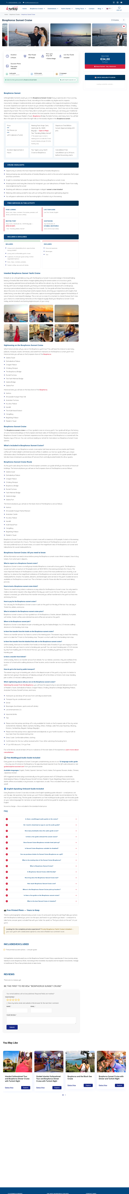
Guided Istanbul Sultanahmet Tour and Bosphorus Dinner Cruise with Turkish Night (48, 1078)
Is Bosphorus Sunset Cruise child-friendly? (41, 872)
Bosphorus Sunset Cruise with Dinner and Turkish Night (111, 1077)
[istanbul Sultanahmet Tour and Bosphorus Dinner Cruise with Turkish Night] (17, 1061)
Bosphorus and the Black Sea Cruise (80, 1077)
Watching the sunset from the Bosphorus (18, 685)
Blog (99, 8)
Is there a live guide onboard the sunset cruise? (42, 836)
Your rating (10, 997)
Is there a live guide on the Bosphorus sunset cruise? (42, 895)
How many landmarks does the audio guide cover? (41, 831)
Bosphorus (37, 116)
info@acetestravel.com (31, 2)
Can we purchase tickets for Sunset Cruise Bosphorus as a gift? (41, 854)
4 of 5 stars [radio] (16, 1000)
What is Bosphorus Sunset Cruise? (41, 866)
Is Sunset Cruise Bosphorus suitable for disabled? (42, 848)
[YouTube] (121, 2)
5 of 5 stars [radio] (18, 1000)
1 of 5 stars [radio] (8, 1000)
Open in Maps (44, 131)
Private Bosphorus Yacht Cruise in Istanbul (56, 929)
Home (24, 8)
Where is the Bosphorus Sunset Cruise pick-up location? (42, 889)
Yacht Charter (66, 8)
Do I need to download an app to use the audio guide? (42, 825)
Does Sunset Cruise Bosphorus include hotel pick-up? (42, 842)
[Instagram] (117, 2)
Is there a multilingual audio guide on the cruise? (41, 819)
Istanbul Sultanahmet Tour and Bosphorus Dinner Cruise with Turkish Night (17, 1078)
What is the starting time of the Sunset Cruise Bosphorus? (41, 860)
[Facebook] (113, 2)
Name (9, 1006)
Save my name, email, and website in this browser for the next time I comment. (33, 1003)
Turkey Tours (79, 8)
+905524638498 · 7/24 (14, 2)
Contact (91, 8)
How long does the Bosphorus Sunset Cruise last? (41, 877)
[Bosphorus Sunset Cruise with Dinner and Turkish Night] (111, 1061)
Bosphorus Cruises (36, 8)
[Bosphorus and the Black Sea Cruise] (80, 1061)
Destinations (52, 8)
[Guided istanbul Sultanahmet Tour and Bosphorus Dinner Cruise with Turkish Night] (48, 1061)
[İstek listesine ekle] (124, 26)
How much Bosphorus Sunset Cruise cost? (41, 883)
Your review (12, 1015)
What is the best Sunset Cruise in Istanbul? (41, 901)
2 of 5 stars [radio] (10, 1000)
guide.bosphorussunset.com (69, 80)
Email (33, 1006)
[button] (26, 34)
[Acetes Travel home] (12, 8)
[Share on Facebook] (124, 20)
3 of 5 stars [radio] (13, 1000)
